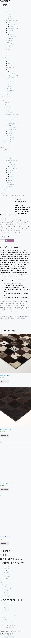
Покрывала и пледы (12, 20)
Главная (6, 9)
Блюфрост (13, 34)
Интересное (7, 48)
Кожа (9, 16)
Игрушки (8, 42)
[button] (15, 54)
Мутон (10, 18)
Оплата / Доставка (9, 46)
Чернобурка (13, 36)
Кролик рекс (11, 30)
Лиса (9, 32)
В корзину (9, 241)
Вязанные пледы (13, 28)
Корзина (6, 578)
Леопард (12, 24)
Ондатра (10, 38)
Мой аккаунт (7, 576)
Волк (9, 22)
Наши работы (10, 44)
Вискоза (10, 14)
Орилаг (10, 40)
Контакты (6, 50)
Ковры (8, 13)
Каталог (6, 11)
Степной (12, 26)
